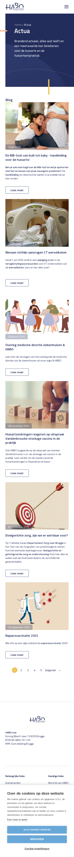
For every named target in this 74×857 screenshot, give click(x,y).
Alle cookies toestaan (37, 830)
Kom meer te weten (17, 819)
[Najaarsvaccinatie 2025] (37, 620)
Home (18, 25)
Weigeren (37, 839)
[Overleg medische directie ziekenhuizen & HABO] (37, 334)
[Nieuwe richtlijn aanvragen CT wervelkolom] (37, 242)
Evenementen (13, 783)
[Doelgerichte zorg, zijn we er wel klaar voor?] (37, 529)
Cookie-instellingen (37, 848)
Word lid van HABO (58, 783)
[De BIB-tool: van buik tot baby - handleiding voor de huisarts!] (37, 148)
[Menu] (66, 6)
